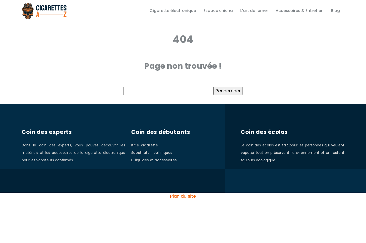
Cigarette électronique (173, 10)
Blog (335, 10)
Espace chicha (218, 10)
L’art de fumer (254, 10)
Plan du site (183, 196)
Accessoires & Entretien (299, 10)
